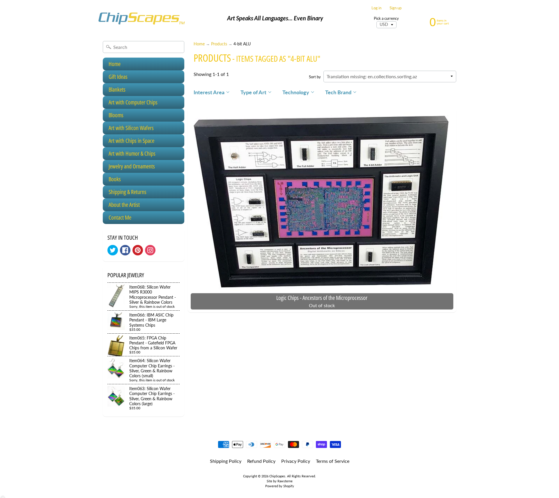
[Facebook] (125, 250)
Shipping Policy (225, 461)
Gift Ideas (118, 77)
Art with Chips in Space (131, 141)
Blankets (117, 89)
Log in (376, 8)
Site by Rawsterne (280, 481)
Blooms (116, 115)
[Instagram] (150, 250)
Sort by (315, 76)
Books (115, 179)
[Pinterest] (137, 250)
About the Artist (124, 205)
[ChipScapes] (141, 18)
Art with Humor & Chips (132, 153)
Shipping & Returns (127, 192)
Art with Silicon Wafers (131, 128)
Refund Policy (261, 461)
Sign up (395, 8)
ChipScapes (277, 476)
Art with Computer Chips (133, 102)
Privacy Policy (295, 461)
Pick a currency (386, 18)
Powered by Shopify (279, 486)
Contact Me (120, 217)
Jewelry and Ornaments (132, 166)
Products (219, 44)
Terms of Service (332, 461)
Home (115, 64)
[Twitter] (112, 250)
